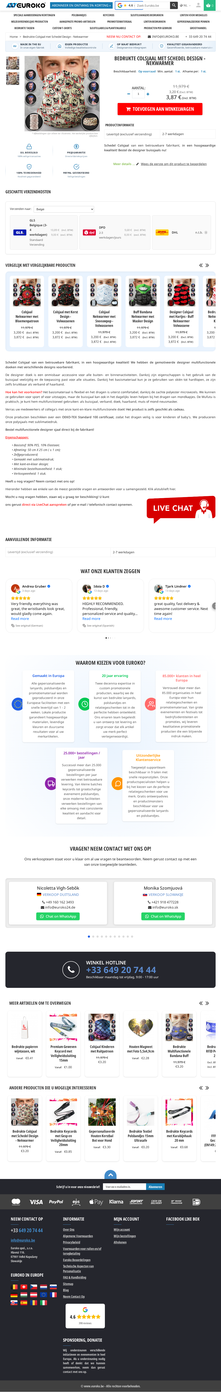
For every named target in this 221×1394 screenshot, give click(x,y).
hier (172, 489)
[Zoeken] (174, 5)
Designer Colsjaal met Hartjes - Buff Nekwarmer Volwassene (181, 318)
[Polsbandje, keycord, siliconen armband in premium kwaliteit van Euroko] (25, 5)
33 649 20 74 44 (198, 36)
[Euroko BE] (14, 1287)
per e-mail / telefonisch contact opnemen (101, 504)
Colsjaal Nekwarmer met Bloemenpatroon (27, 316)
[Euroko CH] (24, 1287)
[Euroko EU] (44, 1295)
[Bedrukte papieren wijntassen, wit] (24, 1027)
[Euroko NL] (44, 1287)
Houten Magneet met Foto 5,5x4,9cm (140, 1049)
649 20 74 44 (27, 1230)
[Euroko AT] (34, 1295)
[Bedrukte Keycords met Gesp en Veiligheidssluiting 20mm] (63, 1112)
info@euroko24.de (60, 907)
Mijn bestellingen (125, 1236)
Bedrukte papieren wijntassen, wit (25, 1049)
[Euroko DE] (14, 1295)
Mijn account (122, 1229)
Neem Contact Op (74, 1296)
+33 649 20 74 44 (121, 970)
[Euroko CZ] (34, 1287)
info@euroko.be (23, 1240)
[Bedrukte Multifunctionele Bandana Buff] (179, 1027)
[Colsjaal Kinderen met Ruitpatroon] (102, 1027)
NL (185, 5)
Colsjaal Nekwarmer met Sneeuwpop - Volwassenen (104, 318)
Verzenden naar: (21, 209)
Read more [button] (20, 618)
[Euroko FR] (53, 1295)
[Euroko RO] (34, 1303)
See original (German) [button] (29, 625)
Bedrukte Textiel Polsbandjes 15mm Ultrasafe (140, 1136)
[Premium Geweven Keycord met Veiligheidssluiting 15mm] (63, 1027)
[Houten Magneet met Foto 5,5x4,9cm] (140, 1027)
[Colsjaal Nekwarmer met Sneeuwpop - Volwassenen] (104, 292)
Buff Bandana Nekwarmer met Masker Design (142, 316)
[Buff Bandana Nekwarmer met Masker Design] (143, 292)
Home (14, 37)
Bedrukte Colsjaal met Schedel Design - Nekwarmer (24, 1136)
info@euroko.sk (165, 907)
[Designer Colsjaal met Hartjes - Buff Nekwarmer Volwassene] (181, 292)
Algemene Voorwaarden (78, 1236)
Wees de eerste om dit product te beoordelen (174, 164)
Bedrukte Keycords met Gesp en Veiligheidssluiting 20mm (63, 1138)
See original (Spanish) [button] (100, 625)
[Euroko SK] (14, 1303)
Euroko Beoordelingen (76, 1260)
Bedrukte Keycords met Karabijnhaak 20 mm (179, 1136)
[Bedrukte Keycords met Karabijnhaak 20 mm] (179, 1112)
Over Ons (68, 1229)
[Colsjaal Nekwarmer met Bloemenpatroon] (27, 292)
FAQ (74, 1277)
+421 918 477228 (165, 902)
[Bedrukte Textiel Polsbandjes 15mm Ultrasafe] (140, 1112)
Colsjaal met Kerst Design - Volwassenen (65, 316)
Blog (66, 1290)
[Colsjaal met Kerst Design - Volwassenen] (65, 292)
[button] (5, 605)
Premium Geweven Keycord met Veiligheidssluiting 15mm (63, 1053)
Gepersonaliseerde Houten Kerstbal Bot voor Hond (102, 1136)
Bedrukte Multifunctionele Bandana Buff (179, 1051)
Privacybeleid (71, 1242)
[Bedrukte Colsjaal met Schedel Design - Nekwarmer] (13, 63)
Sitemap (68, 1284)
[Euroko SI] (53, 1287)
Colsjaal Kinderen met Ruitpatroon (102, 1049)
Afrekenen (120, 1242)
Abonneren (155, 1187)
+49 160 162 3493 (60, 902)
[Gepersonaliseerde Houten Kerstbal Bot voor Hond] (102, 1112)
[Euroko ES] (24, 1303)
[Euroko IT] (44, 1303)
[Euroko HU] (24, 1295)
